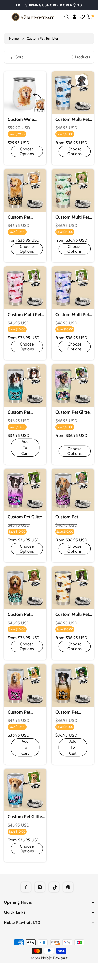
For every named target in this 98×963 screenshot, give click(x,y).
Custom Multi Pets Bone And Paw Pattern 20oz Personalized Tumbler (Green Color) (73, 217)
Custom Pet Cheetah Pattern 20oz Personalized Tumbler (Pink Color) (73, 517)
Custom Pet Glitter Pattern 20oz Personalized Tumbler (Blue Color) (21, 412)
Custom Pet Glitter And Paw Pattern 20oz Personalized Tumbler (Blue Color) (26, 817)
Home (14, 38)
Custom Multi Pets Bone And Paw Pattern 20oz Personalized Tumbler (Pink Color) (25, 315)
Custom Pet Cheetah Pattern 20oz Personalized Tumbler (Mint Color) (26, 614)
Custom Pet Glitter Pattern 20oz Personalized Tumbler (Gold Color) (69, 712)
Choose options (27, 151)
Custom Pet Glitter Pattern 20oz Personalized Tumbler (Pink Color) (21, 712)
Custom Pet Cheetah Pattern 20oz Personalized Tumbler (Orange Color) (26, 217)
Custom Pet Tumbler (42, 38)
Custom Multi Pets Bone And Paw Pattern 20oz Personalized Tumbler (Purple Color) (73, 315)
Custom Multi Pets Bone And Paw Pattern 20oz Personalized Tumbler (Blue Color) (73, 119)
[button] (66, 16)
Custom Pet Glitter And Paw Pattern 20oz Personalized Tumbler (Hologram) (73, 412)
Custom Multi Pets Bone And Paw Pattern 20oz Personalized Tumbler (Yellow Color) (73, 614)
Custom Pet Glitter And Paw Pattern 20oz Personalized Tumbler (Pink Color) (26, 517)
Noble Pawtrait (54, 958)
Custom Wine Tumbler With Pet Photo (25, 119)
